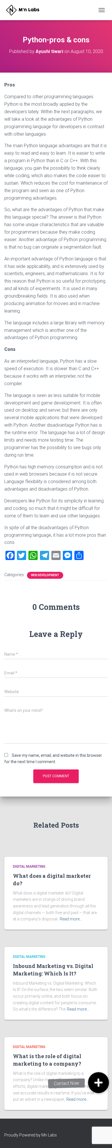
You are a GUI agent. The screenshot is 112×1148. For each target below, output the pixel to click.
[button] (98, 1082)
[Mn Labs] (26, 10)
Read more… (71, 919)
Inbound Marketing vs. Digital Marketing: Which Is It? (53, 969)
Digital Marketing (29, 867)
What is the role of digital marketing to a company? (47, 1060)
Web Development (45, 575)
